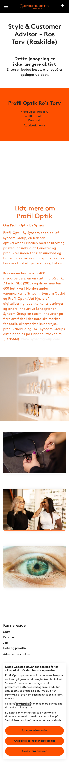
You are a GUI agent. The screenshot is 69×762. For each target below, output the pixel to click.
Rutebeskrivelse (34, 125)
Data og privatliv (14, 648)
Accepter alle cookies (34, 730)
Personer (9, 637)
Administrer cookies (16, 654)
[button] (62, 6)
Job (5, 643)
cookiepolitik (23, 704)
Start (6, 632)
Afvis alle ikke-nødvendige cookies (34, 741)
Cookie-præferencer (34, 751)
